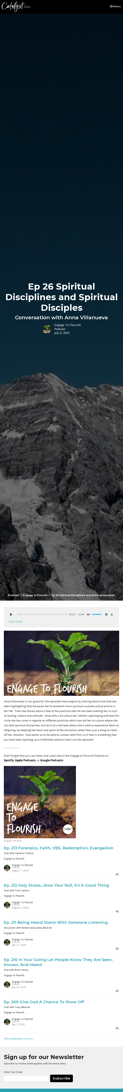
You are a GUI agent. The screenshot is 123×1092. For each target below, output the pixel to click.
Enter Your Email (13, 1072)
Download (15, 621)
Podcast (13, 595)
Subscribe (61, 1078)
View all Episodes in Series (18, 1038)
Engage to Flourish (35, 595)
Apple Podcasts (25, 760)
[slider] (41, 614)
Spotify (9, 760)
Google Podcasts (51, 760)
